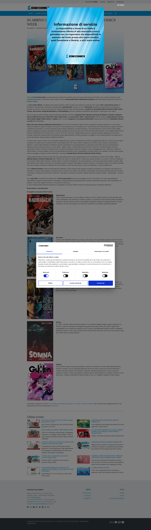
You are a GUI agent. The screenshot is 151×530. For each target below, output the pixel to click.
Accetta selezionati (75, 283)
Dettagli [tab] (75, 251)
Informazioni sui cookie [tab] (101, 251)
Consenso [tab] (49, 251)
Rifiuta (50, 283)
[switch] (65, 275)
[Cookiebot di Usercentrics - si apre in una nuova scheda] (105, 245)
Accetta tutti (100, 283)
